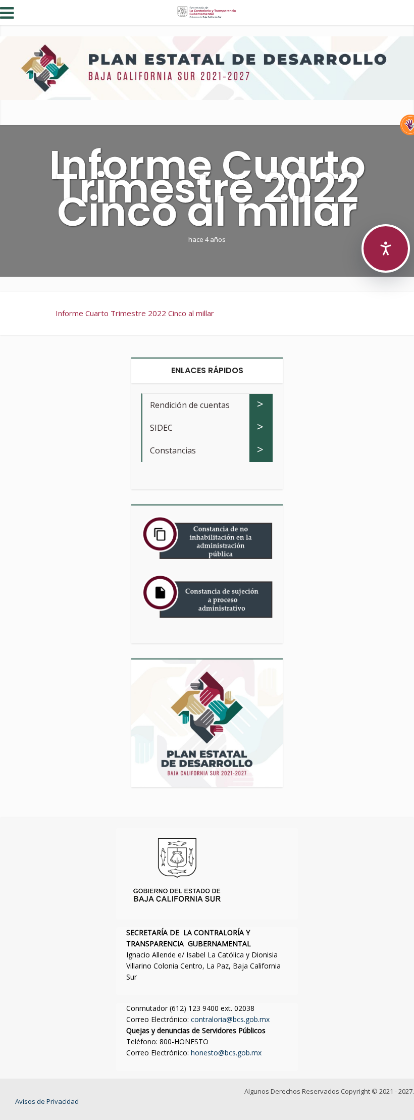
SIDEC (161, 427)
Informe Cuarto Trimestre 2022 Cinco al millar (135, 313)
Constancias (173, 450)
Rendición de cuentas (190, 405)
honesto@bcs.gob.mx (226, 1052)
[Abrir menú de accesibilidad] (385, 248)
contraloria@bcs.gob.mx (230, 1019)
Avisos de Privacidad (47, 1101)
